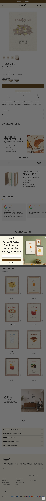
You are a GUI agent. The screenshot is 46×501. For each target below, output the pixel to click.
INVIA (11, 260)
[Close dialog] (44, 237)
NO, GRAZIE (11, 262)
